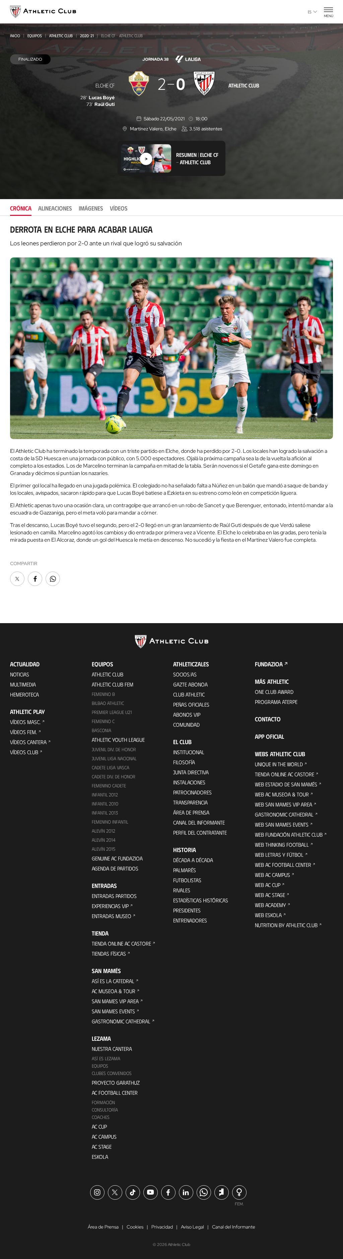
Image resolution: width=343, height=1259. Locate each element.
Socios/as (185, 674)
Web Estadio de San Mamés (286, 784)
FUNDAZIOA (269, 664)
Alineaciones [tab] (55, 208)
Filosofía (184, 762)
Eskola (100, 1156)
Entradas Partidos (114, 896)
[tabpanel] (171, 406)
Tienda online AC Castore (121, 943)
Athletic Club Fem (112, 684)
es (310, 11)
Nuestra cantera (112, 1048)
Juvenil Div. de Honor (114, 749)
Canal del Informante (199, 822)
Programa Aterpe (276, 702)
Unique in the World (279, 764)
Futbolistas (187, 880)
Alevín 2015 (103, 849)
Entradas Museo (111, 916)
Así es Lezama (106, 1058)
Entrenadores (190, 920)
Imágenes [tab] (91, 208)
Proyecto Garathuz (116, 1082)
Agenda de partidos (115, 868)
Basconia (101, 730)
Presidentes (187, 910)
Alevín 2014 (104, 840)
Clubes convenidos (112, 1073)
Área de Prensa (191, 812)
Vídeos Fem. (23, 732)
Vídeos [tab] (119, 208)
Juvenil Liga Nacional (114, 758)
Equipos (34, 35)
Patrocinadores (192, 792)
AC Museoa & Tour (113, 991)
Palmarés (184, 870)
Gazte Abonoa (190, 684)
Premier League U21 (112, 712)
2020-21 (87, 35)
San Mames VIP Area (115, 1001)
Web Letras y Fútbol (279, 854)
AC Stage (102, 1146)
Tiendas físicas (109, 953)
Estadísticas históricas (200, 900)
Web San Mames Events (281, 824)
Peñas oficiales (191, 704)
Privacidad (162, 1227)
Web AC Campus (272, 875)
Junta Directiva (191, 772)
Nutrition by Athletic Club (286, 925)
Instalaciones (189, 782)
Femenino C (103, 721)
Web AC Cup (267, 885)
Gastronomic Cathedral (121, 1021)
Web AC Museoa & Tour (282, 794)
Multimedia (23, 684)
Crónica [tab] (20, 208)
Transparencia (190, 802)
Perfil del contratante (200, 832)
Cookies (135, 1227)
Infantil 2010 (105, 803)
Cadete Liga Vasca (110, 767)
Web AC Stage (270, 895)
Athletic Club (61, 35)
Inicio (15, 35)
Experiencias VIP (110, 906)
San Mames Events (113, 1011)
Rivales (181, 890)
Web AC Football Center (283, 864)
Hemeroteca (24, 694)
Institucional (188, 752)
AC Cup (99, 1126)
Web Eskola (268, 915)
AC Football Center (115, 1092)
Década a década (193, 860)
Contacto (268, 719)
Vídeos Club (24, 752)
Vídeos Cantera (28, 742)
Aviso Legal (192, 1227)
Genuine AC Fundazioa (117, 858)
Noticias (19, 674)
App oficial (269, 736)
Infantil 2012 (105, 794)
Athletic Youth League (118, 739)
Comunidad (186, 724)
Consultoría (105, 1110)
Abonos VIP (186, 714)
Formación (103, 1102)
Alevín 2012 (103, 831)
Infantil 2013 (105, 813)
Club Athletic (189, 694)
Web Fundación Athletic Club (289, 834)
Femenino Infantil (110, 822)
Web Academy (270, 905)
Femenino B (103, 694)
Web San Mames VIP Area (283, 804)
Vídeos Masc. (25, 722)
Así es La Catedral (113, 981)
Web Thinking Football (282, 844)
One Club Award (274, 691)
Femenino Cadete (109, 785)
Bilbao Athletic (108, 703)
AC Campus (104, 1136)
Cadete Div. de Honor (113, 776)
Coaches (101, 1117)
